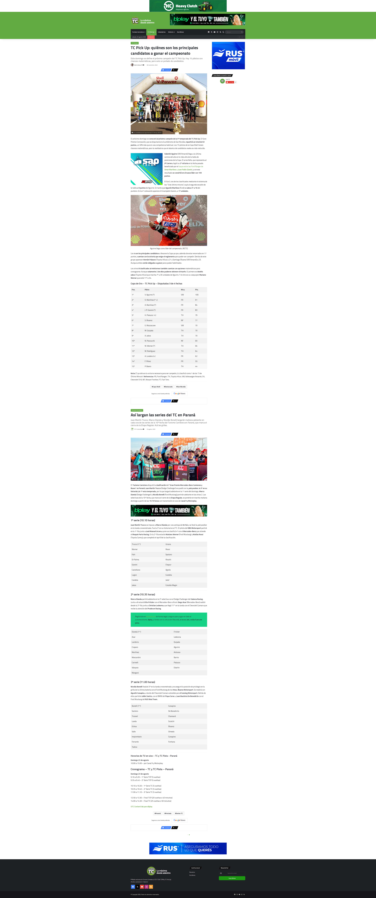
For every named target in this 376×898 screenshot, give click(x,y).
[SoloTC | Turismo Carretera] (142, 20)
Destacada (169, 387)
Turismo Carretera (138, 32)
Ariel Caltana (137, 65)
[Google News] (179, 393)
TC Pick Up (151, 32)
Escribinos (180, 32)
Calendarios (161, 32)
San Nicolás (181, 387)
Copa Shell (156, 387)
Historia (170, 32)
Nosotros (192, 872)
